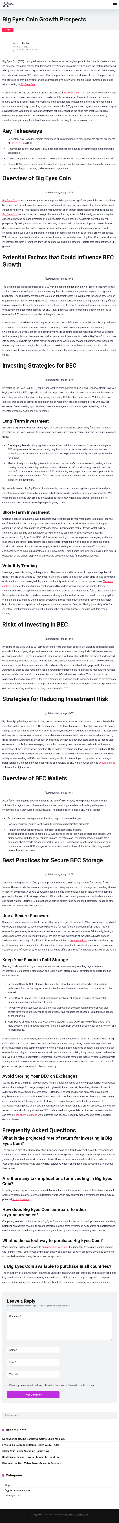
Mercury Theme (81, 1515)
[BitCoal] (9, 4)
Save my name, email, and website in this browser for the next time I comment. (52, 1385)
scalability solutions (26, 1114)
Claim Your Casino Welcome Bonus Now (25, 1451)
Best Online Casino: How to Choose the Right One (31, 1457)
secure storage (107, 762)
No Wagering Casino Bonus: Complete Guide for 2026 (33, 1438)
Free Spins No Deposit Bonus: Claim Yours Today (30, 1445)
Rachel (25, 43)
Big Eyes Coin (27, 84)
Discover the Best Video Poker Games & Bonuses (31, 1463)
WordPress (68, 1515)
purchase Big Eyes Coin (54, 1247)
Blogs (7, 30)
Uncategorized (12, 1495)
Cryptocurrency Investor (18, 1490)
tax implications (78, 940)
